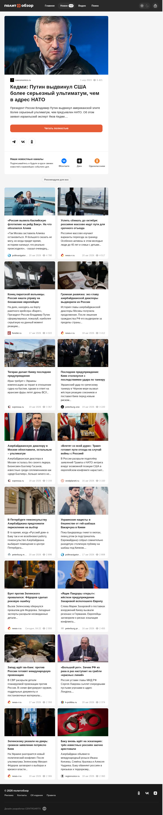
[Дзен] (155, 793)
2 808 (102, 554)
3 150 (102, 480)
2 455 (102, 628)
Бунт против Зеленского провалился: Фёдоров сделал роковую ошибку (28, 597)
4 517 (102, 255)
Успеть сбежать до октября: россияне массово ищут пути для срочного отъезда (83, 224)
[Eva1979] (12, 80)
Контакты (22, 795)
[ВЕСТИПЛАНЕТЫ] (62, 481)
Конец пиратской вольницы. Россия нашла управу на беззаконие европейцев (26, 298)
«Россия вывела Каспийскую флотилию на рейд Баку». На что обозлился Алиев (30, 224)
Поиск (95, 5)
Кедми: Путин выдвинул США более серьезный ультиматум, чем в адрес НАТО (54, 93)
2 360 (102, 776)
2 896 (49, 554)
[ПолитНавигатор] (9, 255)
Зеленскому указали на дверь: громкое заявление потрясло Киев (28, 745)
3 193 (49, 480)
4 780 (49, 255)
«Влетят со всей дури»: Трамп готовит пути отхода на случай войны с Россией (81, 449)
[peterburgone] (62, 407)
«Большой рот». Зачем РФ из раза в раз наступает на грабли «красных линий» (81, 671)
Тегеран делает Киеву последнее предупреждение (29, 373)
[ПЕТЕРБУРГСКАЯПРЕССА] (62, 628)
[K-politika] (62, 702)
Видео (82, 5)
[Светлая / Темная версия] (144, 6)
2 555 (49, 628)
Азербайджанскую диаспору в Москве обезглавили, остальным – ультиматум (30, 449)
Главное (50, 5)
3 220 (102, 407)
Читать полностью (56, 128)
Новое (66, 5)
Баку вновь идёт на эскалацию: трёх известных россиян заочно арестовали (82, 745)
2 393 (49, 702)
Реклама (8, 795)
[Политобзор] (18, 6)
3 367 (49, 407)
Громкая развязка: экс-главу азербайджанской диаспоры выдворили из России (80, 298)
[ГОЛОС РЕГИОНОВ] (62, 776)
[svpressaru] (9, 407)
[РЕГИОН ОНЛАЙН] (62, 255)
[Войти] (155, 6)
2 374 (102, 702)
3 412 (102, 333)
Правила (51, 795)
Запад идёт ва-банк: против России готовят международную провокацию (29, 671)
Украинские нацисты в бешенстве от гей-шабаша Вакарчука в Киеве (78, 523)
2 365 (49, 776)
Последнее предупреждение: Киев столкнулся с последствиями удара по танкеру (83, 375)
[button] (14, 142)
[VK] (147, 793)
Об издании (37, 795)
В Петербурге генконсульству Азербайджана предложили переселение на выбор (27, 523)
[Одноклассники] (139, 793)
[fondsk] (9, 333)
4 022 (49, 333)
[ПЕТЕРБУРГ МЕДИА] (9, 554)
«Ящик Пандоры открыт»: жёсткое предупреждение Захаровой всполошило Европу (82, 597)
